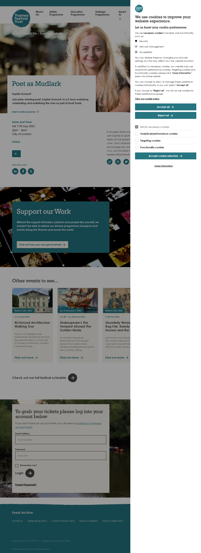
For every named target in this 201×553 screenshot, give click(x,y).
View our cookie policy (147, 98)
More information (164, 166)
